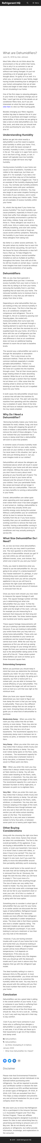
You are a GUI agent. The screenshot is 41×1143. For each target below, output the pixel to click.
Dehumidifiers (10, 1039)
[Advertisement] (20, 27)
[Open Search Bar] (27, 3)
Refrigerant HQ (11, 2)
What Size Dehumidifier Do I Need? (19, 1051)
